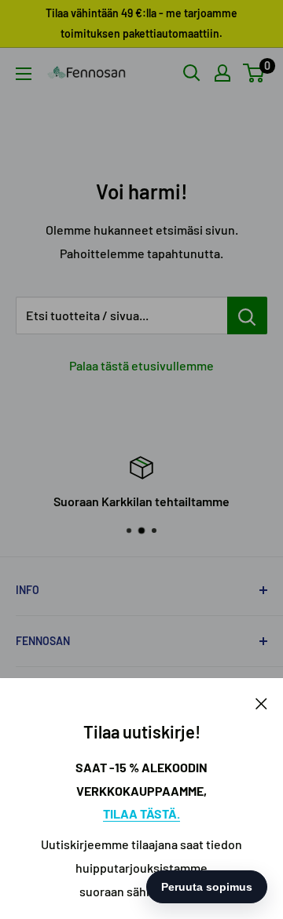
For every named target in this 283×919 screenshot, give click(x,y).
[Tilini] (222, 73)
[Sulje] (261, 702)
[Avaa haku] (191, 73)
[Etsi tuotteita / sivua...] (247, 315)
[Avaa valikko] (23, 73)
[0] (254, 73)
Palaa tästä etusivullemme (141, 365)
